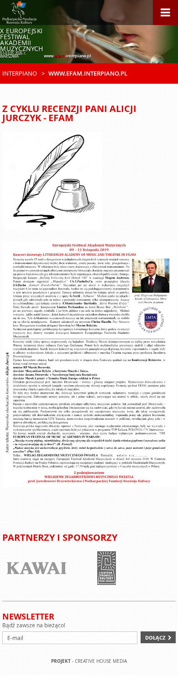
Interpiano (19, 73)
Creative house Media (101, 661)
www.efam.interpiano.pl (87, 73)
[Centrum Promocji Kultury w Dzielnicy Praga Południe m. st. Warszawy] (80, 568)
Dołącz (155, 637)
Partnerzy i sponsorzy (59, 537)
